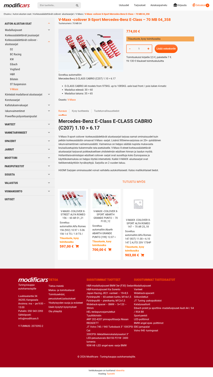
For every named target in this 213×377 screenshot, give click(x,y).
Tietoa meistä (56, 286)
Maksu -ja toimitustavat (61, 290)
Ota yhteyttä (55, 311)
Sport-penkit (140, 315)
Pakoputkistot (14, 166)
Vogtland (15, 69)
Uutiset (10, 199)
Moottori (11, 157)
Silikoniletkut (141, 296)
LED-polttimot (141, 319)
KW (12, 59)
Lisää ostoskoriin (166, 48)
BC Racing (15, 54)
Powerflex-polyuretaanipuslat (21, 116)
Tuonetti (111, 373)
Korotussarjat (12, 100)
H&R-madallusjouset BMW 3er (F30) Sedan (110, 285)
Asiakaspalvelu (158, 5)
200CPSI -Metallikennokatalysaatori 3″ (108, 334)
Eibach (13, 64)
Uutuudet (124, 5)
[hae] (77, 5)
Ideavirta (120, 370)
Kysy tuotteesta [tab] (80, 110)
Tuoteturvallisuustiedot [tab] (106, 110)
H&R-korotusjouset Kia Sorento (103, 289)
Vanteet (10, 124)
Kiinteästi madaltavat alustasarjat (23, 94)
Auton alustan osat (22, 14)
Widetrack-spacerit (144, 293)
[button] (77, 246)
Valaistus (11, 183)
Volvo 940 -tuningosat (146, 330)
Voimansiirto (13, 191)
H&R (12, 74)
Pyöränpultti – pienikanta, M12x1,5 (106, 300)
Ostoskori (201, 5)
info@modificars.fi (28, 318)
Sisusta (10, 174)
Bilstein (14, 79)
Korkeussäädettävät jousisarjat (22, 35)
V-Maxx (79, 14)
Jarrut (9, 149)
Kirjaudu (182, 5)
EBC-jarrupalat (142, 326)
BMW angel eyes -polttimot (148, 323)
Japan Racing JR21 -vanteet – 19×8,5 (107, 293)
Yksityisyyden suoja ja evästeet (65, 302)
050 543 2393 (35, 311)
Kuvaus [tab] (62, 110)
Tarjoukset (139, 5)
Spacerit (10, 141)
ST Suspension (18, 84)
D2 (11, 49)
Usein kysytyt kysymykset (62, 307)
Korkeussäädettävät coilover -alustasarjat (53, 14)
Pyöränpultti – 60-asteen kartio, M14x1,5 (109, 296)
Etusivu (7, 14)
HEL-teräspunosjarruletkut (101, 311)
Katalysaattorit (142, 304)
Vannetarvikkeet (16, 132)
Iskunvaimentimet (15, 111)
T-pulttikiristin (94, 315)
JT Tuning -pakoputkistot (148, 300)
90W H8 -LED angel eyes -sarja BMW (107, 345)
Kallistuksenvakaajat (16, 105)
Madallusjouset (13, 30)
